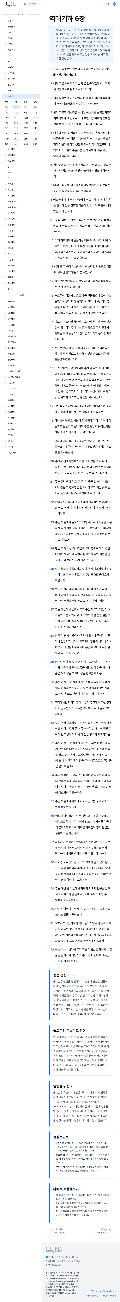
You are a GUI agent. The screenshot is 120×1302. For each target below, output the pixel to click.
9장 (6, 112)
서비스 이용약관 (91, 1295)
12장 (35, 112)
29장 (6, 139)
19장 (26, 123)
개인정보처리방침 (109, 1295)
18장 (16, 123)
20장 (35, 123)
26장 (16, 133)
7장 (25, 107)
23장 (26, 128)
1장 (6, 102)
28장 (35, 133)
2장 (16, 102)
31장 (26, 139)
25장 (6, 133)
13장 (6, 118)
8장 (35, 107)
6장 (16, 107)
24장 (35, 128)
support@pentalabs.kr (106, 1291)
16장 (35, 118)
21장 (6, 128)
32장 (35, 139)
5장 (6, 107)
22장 (16, 128)
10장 (16, 112)
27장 (26, 133)
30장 (16, 139)
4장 (35, 102)
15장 (26, 118)
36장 (35, 144)
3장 (25, 102)
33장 (7, 144)
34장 (16, 144)
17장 (6, 123)
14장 (16, 118)
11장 (26, 112)
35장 (26, 144)
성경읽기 (32, 4)
